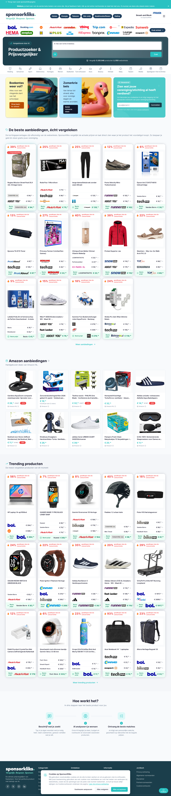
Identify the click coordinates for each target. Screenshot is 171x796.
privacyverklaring (143, 109)
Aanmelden (155, 105)
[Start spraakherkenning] (55, 54)
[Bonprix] (99, 33)
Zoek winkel (156, 30)
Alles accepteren (119, 789)
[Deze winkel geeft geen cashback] (119, 25)
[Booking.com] (27, 27)
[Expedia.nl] (127, 27)
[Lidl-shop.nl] (41, 33)
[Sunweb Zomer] (142, 27)
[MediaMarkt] (55, 27)
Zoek (156, 54)
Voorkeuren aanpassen (83, 789)
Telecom (75, 16)
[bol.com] (12, 27)
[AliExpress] (84, 33)
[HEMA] (12, 33)
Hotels (54, 16)
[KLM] (70, 33)
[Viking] (84, 27)
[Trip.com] (99, 27)
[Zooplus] (27, 33)
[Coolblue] (41, 27)
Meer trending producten (84, 682)
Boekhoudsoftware (102, 16)
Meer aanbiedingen (84, 344)
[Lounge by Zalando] (127, 33)
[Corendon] (70, 27)
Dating (117, 16)
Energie (65, 16)
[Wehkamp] (113, 27)
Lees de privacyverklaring (99, 784)
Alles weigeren (102, 789)
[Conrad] (113, 33)
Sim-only (87, 16)
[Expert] (142, 33)
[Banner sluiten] (168, 6)
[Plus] (55, 33)
